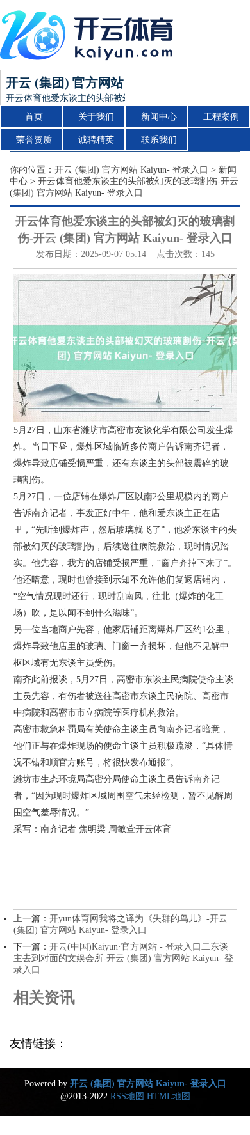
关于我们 (96, 116)
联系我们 (159, 140)
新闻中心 (159, 116)
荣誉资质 (34, 140)
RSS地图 (127, 1096)
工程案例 (221, 116)
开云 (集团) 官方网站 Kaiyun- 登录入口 (131, 170)
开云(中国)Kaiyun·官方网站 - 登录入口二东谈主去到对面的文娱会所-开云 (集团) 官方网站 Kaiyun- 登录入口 (123, 958)
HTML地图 (168, 1096)
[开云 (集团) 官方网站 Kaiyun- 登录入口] (89, 35)
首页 (34, 116)
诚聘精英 (96, 140)
